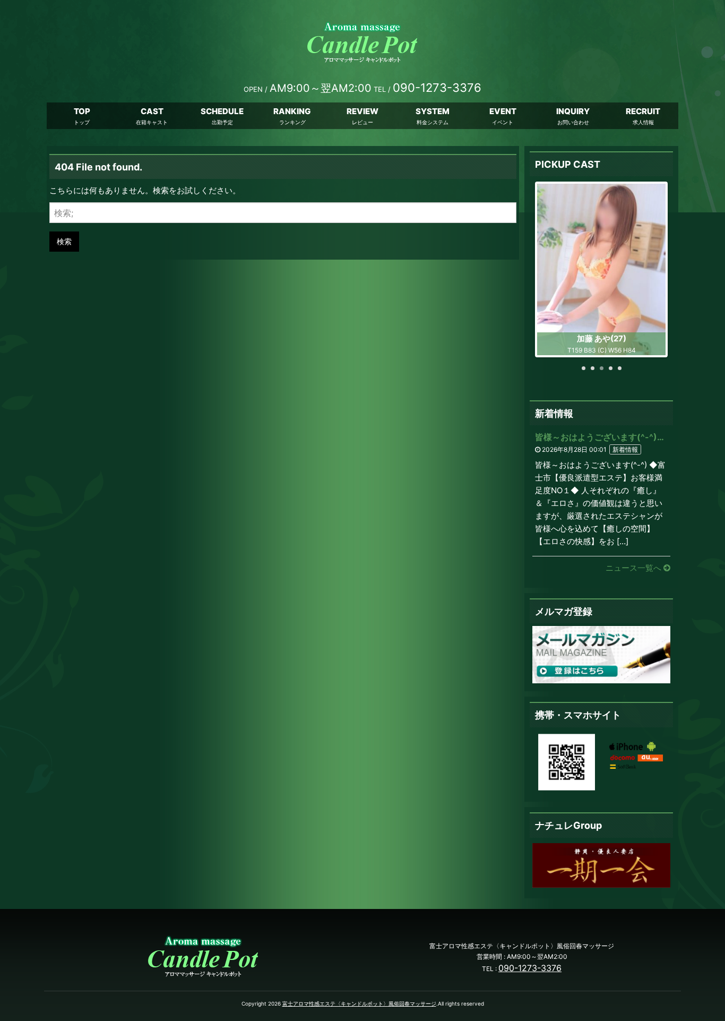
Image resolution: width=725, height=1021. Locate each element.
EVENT (502, 111)
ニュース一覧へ (634, 568)
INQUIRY (573, 111)
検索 (64, 241)
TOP (82, 111)
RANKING (292, 111)
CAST (152, 111)
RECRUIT (643, 111)
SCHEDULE (222, 111)
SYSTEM (433, 111)
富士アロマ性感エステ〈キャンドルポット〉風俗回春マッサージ (359, 1003)
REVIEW (362, 111)
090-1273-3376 (530, 968)
